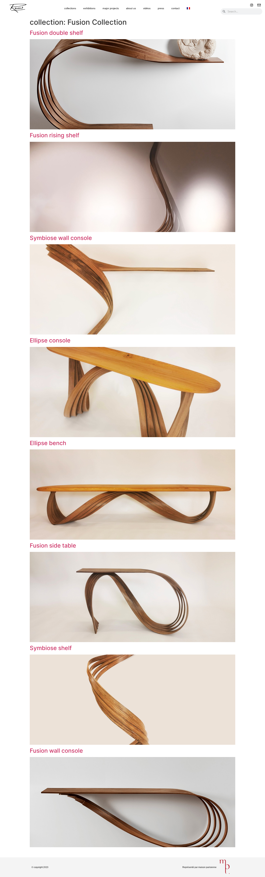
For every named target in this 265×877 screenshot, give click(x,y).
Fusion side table (53, 545)
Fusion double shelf (56, 32)
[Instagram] (251, 5)
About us (131, 8)
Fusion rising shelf (54, 135)
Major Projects (111, 8)
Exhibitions (89, 8)
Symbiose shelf (51, 647)
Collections (70, 8)
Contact (175, 8)
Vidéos (147, 8)
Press (161, 8)
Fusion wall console (56, 750)
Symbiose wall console (61, 237)
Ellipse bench (48, 443)
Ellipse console (50, 340)
